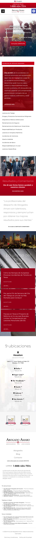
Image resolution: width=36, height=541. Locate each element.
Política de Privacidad (25, 537)
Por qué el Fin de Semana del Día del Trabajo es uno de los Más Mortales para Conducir (16, 295)
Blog (18, 454)
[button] (33, 11)
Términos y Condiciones (11, 537)
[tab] (18, 63)
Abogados (18, 450)
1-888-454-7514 (22, 466)
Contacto (18, 458)
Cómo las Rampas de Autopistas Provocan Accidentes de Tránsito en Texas (17, 275)
